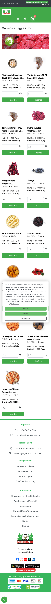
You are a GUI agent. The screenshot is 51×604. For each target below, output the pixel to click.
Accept (25, 309)
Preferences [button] (15, 304)
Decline (25, 314)
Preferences (25, 319)
